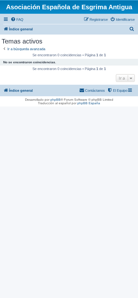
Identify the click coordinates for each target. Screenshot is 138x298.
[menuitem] (17, 19)
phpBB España (88, 103)
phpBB (55, 99)
